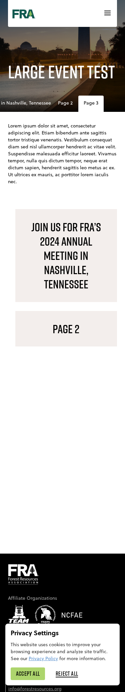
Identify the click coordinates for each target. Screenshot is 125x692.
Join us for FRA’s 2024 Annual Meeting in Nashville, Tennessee (66, 255)
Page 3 (91, 103)
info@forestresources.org (35, 688)
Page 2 (65, 103)
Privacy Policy (43, 658)
